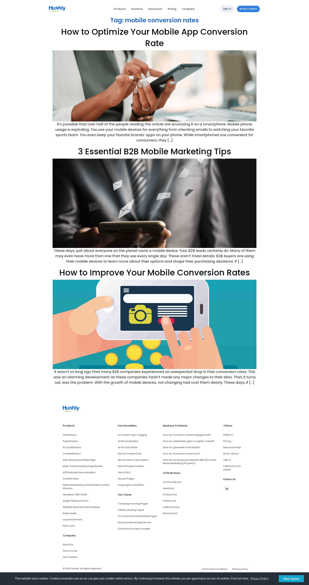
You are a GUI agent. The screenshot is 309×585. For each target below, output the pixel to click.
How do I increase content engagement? (187, 435)
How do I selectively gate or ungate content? (189, 441)
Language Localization (131, 485)
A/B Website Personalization (79, 472)
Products (120, 9)
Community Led (172, 482)
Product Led (170, 494)
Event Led (168, 488)
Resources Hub (232, 447)
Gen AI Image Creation (131, 466)
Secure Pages (126, 478)
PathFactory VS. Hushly (232, 467)
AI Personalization (128, 441)
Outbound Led (171, 507)
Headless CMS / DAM (75, 494)
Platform (228, 435)
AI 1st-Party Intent (127, 447)
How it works (70, 550)
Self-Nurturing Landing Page (79, 460)
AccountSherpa (72, 447)
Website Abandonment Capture (81, 507)
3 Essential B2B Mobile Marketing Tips (154, 151)
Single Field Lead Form (76, 500)
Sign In (227, 460)
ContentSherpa (72, 453)
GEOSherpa (69, 435)
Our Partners (70, 557)
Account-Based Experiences (134, 522)
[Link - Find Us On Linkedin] (226, 488)
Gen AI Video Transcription (133, 460)
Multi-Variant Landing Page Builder (83, 466)
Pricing (172, 9)
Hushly (75, 568)
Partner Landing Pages (131, 510)
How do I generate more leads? (181, 447)
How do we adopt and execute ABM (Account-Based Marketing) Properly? (190, 461)
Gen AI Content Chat (129, 453)
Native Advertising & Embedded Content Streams (86, 486)
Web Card (69, 525)
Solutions (137, 9)
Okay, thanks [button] (291, 578)
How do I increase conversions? (181, 453)
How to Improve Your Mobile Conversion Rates (154, 272)
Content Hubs (71, 478)
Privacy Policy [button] (260, 578)
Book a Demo (231, 453)
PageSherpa (70, 441)
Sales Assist (69, 513)
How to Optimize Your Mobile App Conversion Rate (154, 37)
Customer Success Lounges (134, 528)
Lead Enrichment (72, 519)
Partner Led (169, 500)
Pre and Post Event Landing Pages (137, 516)
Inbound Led (170, 513)
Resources (155, 9)
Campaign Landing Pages (133, 503)
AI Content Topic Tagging (132, 435)
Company (188, 9)
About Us (68, 544)
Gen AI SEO (124, 472)
